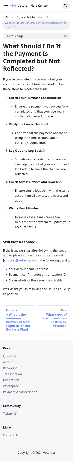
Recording (10, 368)
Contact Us (11, 435)
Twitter (8, 414)
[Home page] (6, 17)
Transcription (12, 374)
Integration (11, 380)
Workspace (11, 386)
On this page (14, 36)
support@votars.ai (18, 260)
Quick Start (11, 356)
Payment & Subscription (20, 392)
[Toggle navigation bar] (6, 5)
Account (9, 362)
